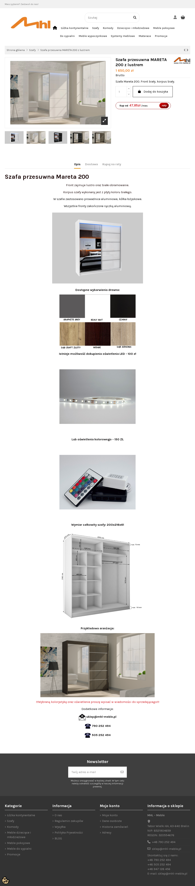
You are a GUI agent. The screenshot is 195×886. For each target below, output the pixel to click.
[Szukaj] (134, 18)
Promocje (13, 854)
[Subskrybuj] (122, 772)
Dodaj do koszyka (156, 91)
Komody (12, 827)
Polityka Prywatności (69, 832)
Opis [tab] (77, 164)
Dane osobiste (112, 821)
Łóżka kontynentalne (21, 815)
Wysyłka (60, 827)
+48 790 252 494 (163, 842)
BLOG (58, 838)
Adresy (106, 832)
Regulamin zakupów (69, 821)
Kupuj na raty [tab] (111, 164)
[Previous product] (185, 50)
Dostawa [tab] (91, 164)
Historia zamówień (115, 827)
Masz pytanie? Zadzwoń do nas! (21, 4)
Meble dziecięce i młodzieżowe (19, 835)
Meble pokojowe (18, 843)
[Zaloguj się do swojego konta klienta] (175, 17)
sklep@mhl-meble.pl (166, 849)
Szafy (10, 821)
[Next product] (187, 50)
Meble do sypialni (19, 848)
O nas (58, 815)
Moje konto (110, 815)
